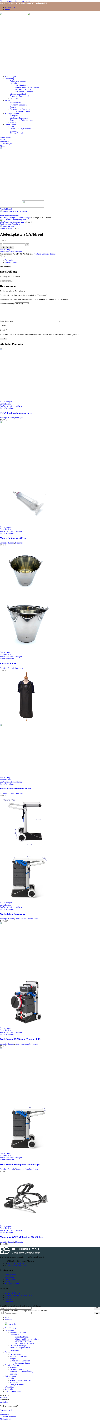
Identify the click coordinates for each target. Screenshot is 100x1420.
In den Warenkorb (7, 247)
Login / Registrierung (13, 1391)
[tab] (10, 260)
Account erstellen (6, 1410)
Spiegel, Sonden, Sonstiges (20, 129)
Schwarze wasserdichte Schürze (15, 788)
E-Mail (3, 330)
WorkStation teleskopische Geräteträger (20, 1164)
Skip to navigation (7, 1)
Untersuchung (10, 1279)
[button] (7, 408)
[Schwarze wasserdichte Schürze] (26, 723)
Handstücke (14, 83)
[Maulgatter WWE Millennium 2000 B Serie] (26, 1224)
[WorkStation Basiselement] (26, 848)
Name (3, 325)
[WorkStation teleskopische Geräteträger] (26, 1099)
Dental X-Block (6, 228)
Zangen (13, 107)
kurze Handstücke (22, 85)
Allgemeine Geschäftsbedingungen (18, 1295)
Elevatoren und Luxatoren (20, 109)
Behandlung (9, 1277)
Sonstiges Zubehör (16, 218)
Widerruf (8, 1297)
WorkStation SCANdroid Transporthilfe (20, 1039)
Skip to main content (22, 1)
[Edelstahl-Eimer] (26, 597)
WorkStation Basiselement (13, 914)
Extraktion (9, 1281)
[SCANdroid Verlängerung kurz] (26, 399)
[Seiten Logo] (13, 72)
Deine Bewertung (7, 303)
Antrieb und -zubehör (18, 81)
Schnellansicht (5, 404)
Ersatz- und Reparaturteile (20, 96)
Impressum (9, 1302)
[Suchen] (97, 1308)
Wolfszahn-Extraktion (18, 105)
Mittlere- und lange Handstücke (27, 87)
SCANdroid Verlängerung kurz (12, 222)
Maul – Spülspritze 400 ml (13, 538)
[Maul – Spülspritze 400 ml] (26, 472)
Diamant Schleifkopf (18, 94)
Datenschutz (9, 1300)
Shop (6, 218)
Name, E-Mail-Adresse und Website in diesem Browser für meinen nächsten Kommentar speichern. (41, 334)
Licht (12, 127)
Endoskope (14, 131)
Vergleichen (9, 1389)
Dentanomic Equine (22, 111)
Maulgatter (14, 116)
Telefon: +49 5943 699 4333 (17, 1263)
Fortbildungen (10, 1275)
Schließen (4, 1398)
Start (2, 218)
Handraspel (14, 98)
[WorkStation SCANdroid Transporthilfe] (26, 973)
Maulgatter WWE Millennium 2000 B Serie (21, 1237)
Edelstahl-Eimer (8, 663)
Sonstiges (13, 122)
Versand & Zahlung (12, 1293)
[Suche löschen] (92, 1312)
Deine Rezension (7, 321)
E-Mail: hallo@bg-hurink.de (17, 1265)
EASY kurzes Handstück (24, 92)
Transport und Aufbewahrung (21, 120)
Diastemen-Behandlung (19, 118)
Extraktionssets (15, 103)
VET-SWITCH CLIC (23, 90)
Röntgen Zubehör (16, 133)
